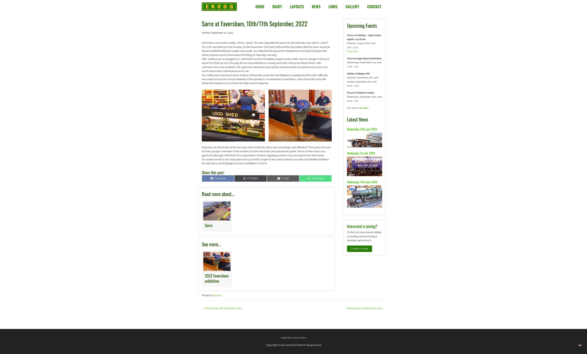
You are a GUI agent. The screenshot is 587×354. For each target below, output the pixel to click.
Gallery (352, 6)
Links (333, 6)
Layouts (297, 6)
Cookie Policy (286, 338)
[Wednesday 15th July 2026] (364, 139)
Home (259, 6)
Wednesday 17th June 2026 (362, 182)
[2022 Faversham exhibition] (217, 268)
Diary (277, 6)
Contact (374, 6)
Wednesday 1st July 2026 (361, 153)
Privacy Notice (300, 338)
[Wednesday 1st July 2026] (364, 166)
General (217, 295)
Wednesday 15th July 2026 (362, 129)
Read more (352, 51)
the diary (364, 108)
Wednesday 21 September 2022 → (365, 308)
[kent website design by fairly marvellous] (580, 345)
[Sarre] (217, 216)
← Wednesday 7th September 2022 (222, 308)
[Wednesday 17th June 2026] (364, 196)
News (316, 6)
